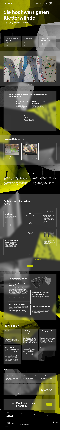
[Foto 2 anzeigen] (27, 84)
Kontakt (51, 3)
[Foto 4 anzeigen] (30, 84)
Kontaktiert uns (30, 265)
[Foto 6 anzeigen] (33, 84)
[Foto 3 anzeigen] (28, 84)
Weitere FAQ (8, 252)
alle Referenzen (51, 139)
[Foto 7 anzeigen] (34, 84)
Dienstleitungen (38, 3)
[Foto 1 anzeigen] (25, 84)
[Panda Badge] (56, 422)
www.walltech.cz (23, 421)
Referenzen (45, 3)
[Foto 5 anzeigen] (31, 84)
